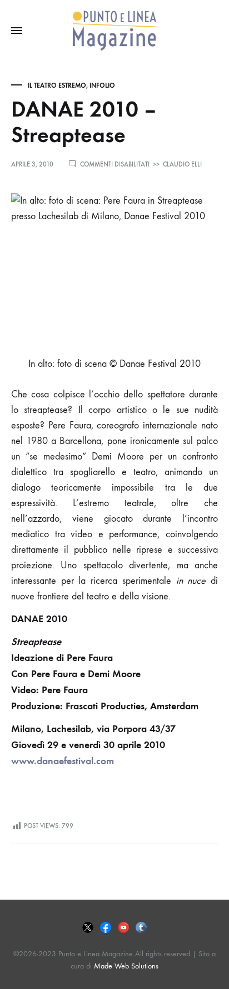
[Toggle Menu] (16, 31)
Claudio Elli (182, 164)
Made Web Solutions (126, 966)
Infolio (102, 85)
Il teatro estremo (57, 85)
